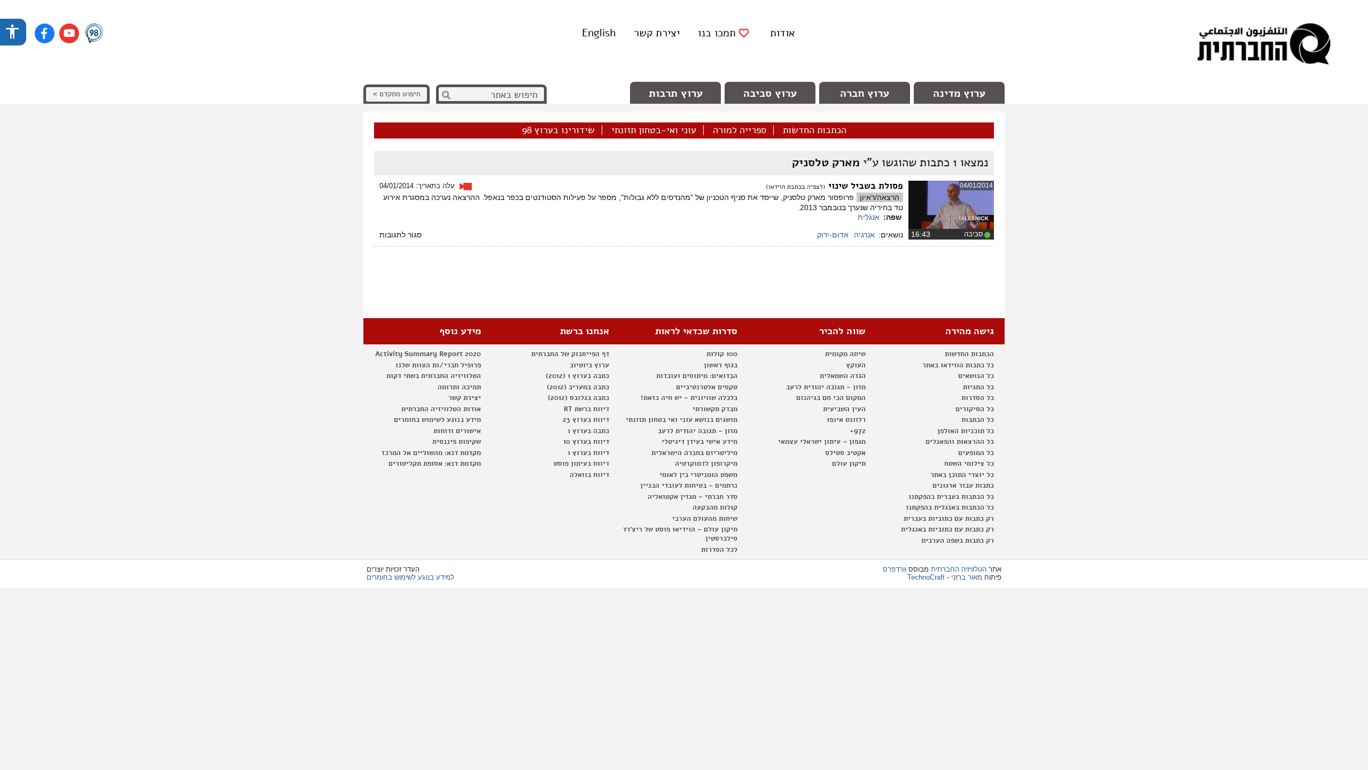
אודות (782, 33)
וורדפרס (894, 569)
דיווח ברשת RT (586, 409)
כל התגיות (978, 387)
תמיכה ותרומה (459, 387)
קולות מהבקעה (715, 507)
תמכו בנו (717, 33)
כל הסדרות (977, 398)
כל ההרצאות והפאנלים (960, 441)
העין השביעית (844, 409)
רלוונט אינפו (846, 420)
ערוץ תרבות (676, 93)
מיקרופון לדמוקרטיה (706, 463)
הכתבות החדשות (814, 130)
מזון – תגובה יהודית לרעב (826, 387)
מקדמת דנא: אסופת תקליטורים (434, 463)
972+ (858, 431)
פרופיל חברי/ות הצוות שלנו (438, 365)
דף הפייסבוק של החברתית (570, 354)
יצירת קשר (657, 33)
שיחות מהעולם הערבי (704, 518)
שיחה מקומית (845, 354)
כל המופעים (976, 453)
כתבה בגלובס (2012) (578, 398)
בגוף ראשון (720, 365)
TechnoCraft (926, 577)
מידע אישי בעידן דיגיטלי (699, 441)
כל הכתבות (977, 420)
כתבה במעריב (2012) (578, 387)
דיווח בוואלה (589, 475)
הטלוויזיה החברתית (958, 569)
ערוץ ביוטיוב (589, 365)
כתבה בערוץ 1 (588, 431)
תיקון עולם (849, 463)
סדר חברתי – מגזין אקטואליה (692, 497)
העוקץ (856, 365)
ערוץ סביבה (770, 93)
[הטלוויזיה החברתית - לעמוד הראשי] (1263, 45)
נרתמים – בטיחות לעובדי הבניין (688, 485)
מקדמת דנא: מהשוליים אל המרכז (431, 453)
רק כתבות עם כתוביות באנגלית (947, 529)
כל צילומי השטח (969, 463)
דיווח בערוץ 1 (588, 453)
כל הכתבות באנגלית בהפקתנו (950, 507)
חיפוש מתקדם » (396, 94)
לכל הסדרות (719, 550)
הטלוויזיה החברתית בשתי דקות (433, 376)
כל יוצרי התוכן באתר (962, 475)
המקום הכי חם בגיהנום (831, 398)
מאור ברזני (966, 577)
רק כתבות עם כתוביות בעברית (949, 518)
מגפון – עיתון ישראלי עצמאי (822, 441)
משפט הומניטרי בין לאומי (698, 475)
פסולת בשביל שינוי (864, 186)
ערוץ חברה (864, 93)
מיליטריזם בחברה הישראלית (694, 453)
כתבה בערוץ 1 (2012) (577, 376)
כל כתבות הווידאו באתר (958, 365)
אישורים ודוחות (457, 431)
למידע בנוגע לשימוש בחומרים (410, 577)
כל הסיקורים (974, 409)
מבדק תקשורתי (715, 409)
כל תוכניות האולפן (965, 431)
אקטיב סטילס (845, 453)
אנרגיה (864, 234)
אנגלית (869, 217)
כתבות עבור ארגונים (963, 485)
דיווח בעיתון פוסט (581, 463)
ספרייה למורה (739, 130)
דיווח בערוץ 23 (586, 420)
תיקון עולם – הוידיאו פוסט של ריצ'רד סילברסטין (680, 534)
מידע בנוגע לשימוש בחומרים (437, 420)
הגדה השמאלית (843, 376)
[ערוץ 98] (94, 34)
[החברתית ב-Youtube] (69, 33)
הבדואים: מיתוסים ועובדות (696, 376)
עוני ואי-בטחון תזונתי (653, 130)
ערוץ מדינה (959, 93)
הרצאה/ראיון (879, 197)
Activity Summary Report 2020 (428, 354)
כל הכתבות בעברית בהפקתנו (951, 497)
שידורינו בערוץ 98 (558, 130)
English (599, 33)
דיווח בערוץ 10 (586, 441)
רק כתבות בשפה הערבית (957, 540)
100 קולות (721, 354)
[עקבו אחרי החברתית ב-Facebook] (45, 33)
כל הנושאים (976, 376)
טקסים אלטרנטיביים (706, 387)
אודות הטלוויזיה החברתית (441, 409)
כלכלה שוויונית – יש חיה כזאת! (689, 398)
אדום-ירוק (833, 234)
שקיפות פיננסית (456, 441)
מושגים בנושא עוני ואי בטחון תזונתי (681, 420)
